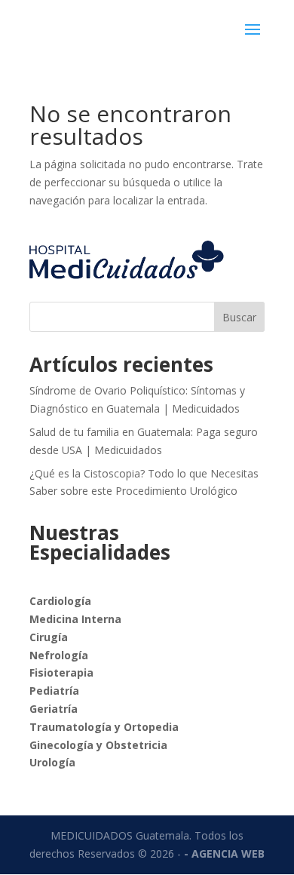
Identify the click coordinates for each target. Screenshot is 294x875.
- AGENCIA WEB (224, 853)
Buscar (239, 317)
